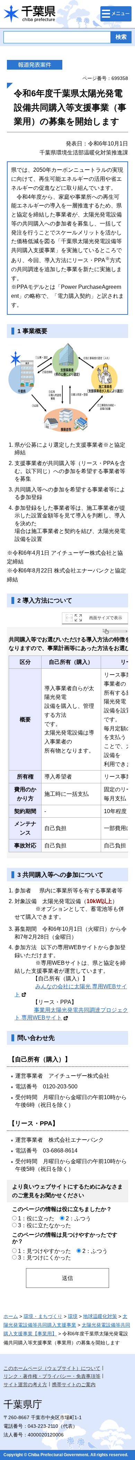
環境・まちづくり (43, 1316)
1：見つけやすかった (44, 1251)
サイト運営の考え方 (25, 1384)
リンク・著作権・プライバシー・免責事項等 (51, 1376)
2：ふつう (78, 1218)
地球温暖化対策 (100, 1316)
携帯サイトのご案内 (74, 1384)
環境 (73, 1316)
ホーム (10, 1316)
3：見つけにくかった (44, 1257)
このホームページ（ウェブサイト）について (51, 1368)
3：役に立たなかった (44, 1225)
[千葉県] (29, 14)
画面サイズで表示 (105, 617)
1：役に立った (36, 1218)
